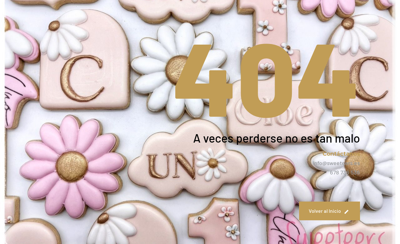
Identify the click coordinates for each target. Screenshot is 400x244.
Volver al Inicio (325, 211)
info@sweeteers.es (336, 162)
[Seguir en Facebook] (354, 188)
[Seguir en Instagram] (338, 188)
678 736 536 (345, 172)
